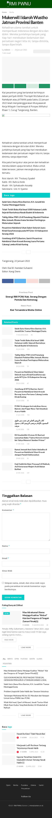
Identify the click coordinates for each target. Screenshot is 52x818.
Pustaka (24, 659)
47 (28, 383)
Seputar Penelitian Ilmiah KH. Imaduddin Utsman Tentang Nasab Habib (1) (31, 760)
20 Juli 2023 (33, 737)
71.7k (42, 737)
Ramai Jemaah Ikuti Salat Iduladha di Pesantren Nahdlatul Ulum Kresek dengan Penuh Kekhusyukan (31, 452)
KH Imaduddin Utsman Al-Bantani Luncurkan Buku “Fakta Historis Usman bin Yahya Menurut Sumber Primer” (32, 437)
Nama (6, 546)
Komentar (8, 510)
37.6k (40, 766)
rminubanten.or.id (36, 805)
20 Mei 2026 (20, 473)
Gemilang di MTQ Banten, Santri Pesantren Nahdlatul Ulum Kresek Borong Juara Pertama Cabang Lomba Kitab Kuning (23, 241)
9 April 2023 (33, 752)
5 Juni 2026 (20, 429)
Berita (11, 12)
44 (31, 335)
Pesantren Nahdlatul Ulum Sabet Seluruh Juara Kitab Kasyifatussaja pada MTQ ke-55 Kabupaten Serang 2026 (25, 231)
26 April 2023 (30, 766)
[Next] (28, 252)
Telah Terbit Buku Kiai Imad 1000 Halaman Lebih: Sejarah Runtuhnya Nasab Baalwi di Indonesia (30, 343)
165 (28, 415)
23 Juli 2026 (20, 400)
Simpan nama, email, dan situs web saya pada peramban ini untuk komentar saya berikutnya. (25, 586)
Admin (7, 50)
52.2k (42, 752)
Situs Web (7, 570)
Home (4, 12)
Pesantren (7, 663)
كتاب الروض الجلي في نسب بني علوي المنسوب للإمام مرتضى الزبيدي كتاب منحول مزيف (31, 423)
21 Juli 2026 (20, 415)
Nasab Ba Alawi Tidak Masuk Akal (31, 734)
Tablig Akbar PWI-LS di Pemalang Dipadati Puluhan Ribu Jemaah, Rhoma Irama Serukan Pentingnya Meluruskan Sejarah (25, 220)
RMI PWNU (18, 805)
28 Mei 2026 (20, 458)
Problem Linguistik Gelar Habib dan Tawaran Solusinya (26, 691)
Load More (26, 647)
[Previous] (24, 252)
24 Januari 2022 (21, 50)
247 (28, 473)
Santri (32, 659)
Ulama (39, 659)
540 (28, 444)
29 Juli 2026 (20, 349)
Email (5, 558)
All (4, 659)
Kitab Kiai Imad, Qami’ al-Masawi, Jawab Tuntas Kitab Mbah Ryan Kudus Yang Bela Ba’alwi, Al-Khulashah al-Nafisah (26, 705)
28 (47, 625)
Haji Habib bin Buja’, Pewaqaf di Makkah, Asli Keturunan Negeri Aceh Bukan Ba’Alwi (32, 466)
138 (27, 429)
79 (28, 366)
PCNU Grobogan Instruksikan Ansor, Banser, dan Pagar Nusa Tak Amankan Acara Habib (31, 408)
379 (28, 349)
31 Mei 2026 (20, 444)
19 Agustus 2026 (37, 625)
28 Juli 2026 (20, 383)
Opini (6, 613)
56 (28, 458)
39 (28, 400)
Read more (9, 640)
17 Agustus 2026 (22, 335)
